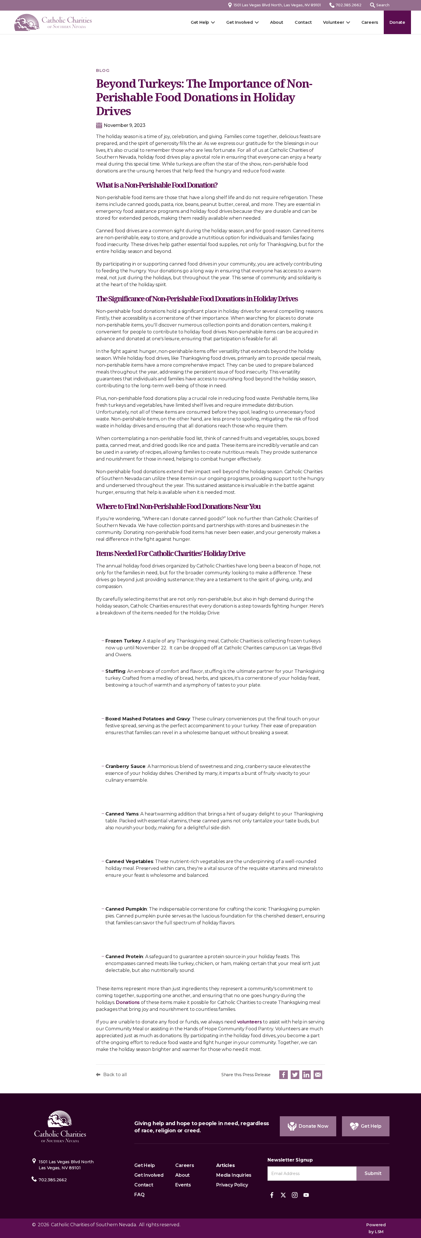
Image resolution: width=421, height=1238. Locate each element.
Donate (397, 22)
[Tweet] (295, 1074)
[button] (336, 22)
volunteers (249, 1022)
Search (382, 5)
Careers (369, 22)
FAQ (139, 1194)
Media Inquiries (233, 1175)
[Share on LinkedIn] (306, 1074)
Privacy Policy (232, 1185)
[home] (53, 22)
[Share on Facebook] (283, 1074)
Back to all (115, 1074)
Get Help (200, 22)
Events (183, 1185)
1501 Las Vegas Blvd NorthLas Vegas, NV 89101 (66, 1164)
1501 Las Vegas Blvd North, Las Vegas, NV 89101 (277, 5)
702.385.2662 (348, 5)
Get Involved (239, 22)
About (276, 22)
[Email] (318, 1074)
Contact (303, 22)
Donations (128, 1002)
